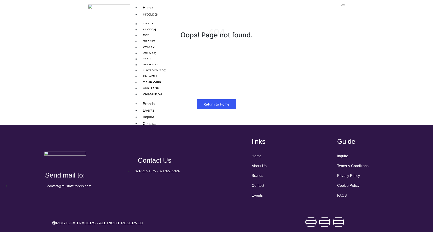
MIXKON (149, 30)
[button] (216, 104)
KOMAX (149, 47)
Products (150, 14)
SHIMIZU (150, 76)
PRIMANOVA (152, 94)
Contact (149, 124)
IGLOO (148, 24)
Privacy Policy (348, 176)
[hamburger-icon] (343, 5)
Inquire (148, 117)
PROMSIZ (150, 65)
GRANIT (149, 41)
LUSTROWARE (154, 71)
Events (148, 110)
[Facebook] (311, 222)
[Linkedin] (338, 222)
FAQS (342, 195)
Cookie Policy (348, 185)
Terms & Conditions (353, 166)
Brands (149, 104)
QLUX (147, 59)
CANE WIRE (152, 82)
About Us (259, 166)
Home (148, 8)
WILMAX (149, 53)
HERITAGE (151, 88)
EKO (146, 36)
